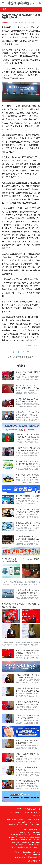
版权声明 (28, 812)
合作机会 (36, 809)
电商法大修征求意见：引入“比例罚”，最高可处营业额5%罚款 (28, 525)
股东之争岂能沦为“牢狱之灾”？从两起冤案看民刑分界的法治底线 (28, 450)
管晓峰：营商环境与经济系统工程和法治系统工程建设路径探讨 (27, 691)
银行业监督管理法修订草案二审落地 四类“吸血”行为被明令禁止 (27, 388)
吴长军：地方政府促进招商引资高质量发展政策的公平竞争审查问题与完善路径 (27, 783)
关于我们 (19, 809)
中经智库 (36, 815)
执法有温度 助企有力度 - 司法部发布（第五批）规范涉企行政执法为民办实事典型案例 (27, 414)
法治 (4, 9)
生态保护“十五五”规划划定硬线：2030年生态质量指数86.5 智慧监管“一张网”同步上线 (28, 464)
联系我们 (28, 809)
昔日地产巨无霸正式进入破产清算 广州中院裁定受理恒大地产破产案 (27, 401)
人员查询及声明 (17, 812)
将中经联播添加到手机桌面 (21, 357)
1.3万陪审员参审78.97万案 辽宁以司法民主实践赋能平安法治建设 (28, 539)
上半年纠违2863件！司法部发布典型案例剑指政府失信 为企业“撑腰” (28, 498)
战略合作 (36, 812)
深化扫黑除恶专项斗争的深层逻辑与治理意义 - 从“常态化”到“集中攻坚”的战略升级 (28, 477)
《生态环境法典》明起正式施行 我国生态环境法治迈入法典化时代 (27, 437)
